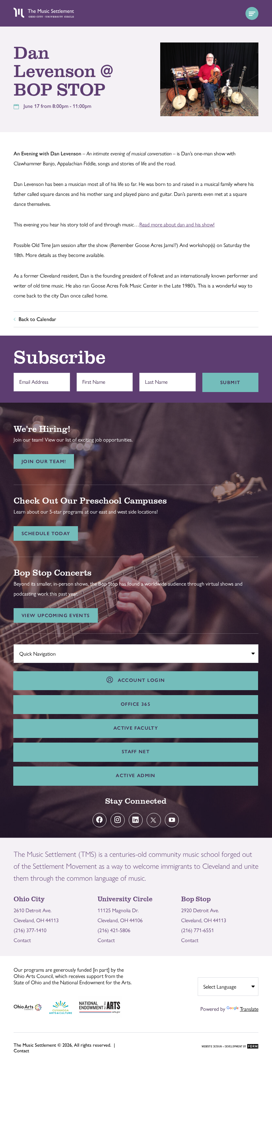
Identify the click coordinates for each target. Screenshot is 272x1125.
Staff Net (136, 752)
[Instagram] (117, 820)
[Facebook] (100, 820)
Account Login (139, 680)
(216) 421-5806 (114, 930)
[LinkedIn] (136, 820)
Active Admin (136, 775)
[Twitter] (154, 820)
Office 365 (136, 704)
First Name (91, 378)
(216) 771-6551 (197, 930)
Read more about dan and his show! (177, 224)
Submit (230, 382)
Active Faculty (135, 728)
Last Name (154, 378)
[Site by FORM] (230, 1047)
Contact (22, 940)
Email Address (32, 378)
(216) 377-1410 (30, 930)
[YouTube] (172, 820)
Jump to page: (32, 652)
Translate (249, 1009)
